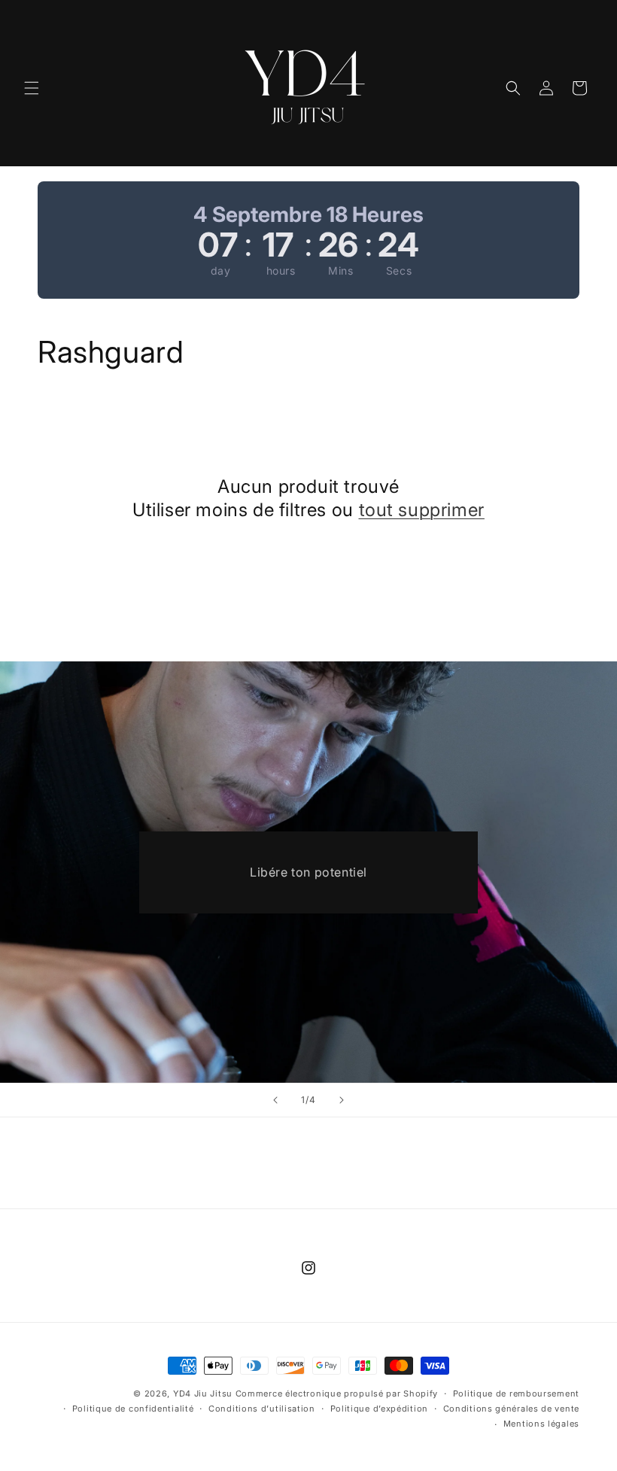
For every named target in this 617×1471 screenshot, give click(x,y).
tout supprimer (422, 510)
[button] (31, 88)
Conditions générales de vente (511, 1408)
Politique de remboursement (516, 1393)
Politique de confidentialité (133, 1408)
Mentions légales (541, 1423)
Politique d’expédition (379, 1408)
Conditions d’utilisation (261, 1408)
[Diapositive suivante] (341, 1100)
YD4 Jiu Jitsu (203, 1393)
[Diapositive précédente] (275, 1100)
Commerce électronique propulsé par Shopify (337, 1393)
